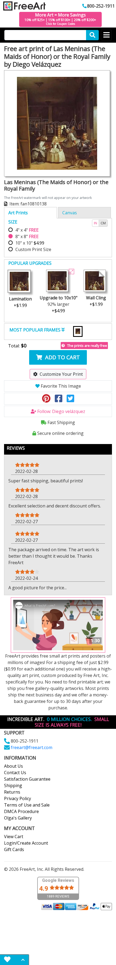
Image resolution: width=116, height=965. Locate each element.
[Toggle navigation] (106, 35)
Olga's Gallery (18, 818)
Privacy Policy (17, 798)
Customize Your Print (61, 374)
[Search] (92, 35)
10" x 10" (29, 243)
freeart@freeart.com (31, 747)
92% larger (58, 304)
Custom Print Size (33, 249)
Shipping (13, 785)
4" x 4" (27, 230)
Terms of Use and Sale (27, 805)
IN (95, 223)
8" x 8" (27, 236)
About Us (13, 766)
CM (103, 223)
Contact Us (15, 773)
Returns (12, 792)
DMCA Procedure (21, 811)
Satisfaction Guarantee (27, 779)
